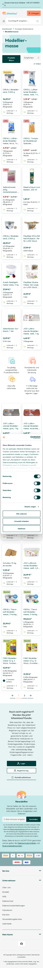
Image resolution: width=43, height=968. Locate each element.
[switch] (37, 483)
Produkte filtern (11, 59)
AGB (4, 896)
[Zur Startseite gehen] (9, 13)
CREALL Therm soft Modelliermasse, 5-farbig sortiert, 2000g (9, 612)
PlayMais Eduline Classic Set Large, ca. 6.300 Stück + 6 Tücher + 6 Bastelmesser (31, 285)
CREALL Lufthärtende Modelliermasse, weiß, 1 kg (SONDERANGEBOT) (31, 92)
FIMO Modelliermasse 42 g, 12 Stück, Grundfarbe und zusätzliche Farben (31, 660)
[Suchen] (38, 21)
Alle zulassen (21, 514)
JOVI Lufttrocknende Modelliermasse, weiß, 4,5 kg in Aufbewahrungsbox (30, 565)
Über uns (6, 887)
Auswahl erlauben (21, 521)
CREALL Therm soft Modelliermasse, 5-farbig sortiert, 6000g (30, 612)
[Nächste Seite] (30, 695)
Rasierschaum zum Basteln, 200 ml (31, 188)
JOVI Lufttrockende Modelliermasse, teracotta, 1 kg (31, 426)
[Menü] (4, 21)
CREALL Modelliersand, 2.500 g (11, 237)
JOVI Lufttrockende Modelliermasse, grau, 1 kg (11, 426)
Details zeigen (30, 507)
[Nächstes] (39, 4)
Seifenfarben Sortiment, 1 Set (11, 330)
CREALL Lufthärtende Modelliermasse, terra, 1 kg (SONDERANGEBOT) (10, 141)
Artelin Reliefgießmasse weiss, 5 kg (10, 283)
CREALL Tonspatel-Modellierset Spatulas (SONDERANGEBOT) (30, 141)
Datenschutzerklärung (17, 829)
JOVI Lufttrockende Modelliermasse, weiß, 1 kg (31, 331)
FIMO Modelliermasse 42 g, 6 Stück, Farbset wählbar (10, 660)
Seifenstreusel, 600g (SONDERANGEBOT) (10, 189)
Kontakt (5, 892)
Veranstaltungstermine (12, 919)
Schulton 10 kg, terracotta (10, 564)
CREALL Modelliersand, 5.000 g (11, 90)
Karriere (5, 915)
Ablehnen (21, 529)
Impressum (7, 910)
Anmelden (33, 819)
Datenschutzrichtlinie (27, 843)
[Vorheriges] (3, 4)
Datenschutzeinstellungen (13, 905)
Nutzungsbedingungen (12, 846)
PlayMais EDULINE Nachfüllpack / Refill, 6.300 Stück (31, 238)
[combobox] (20, 21)
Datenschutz (7, 901)
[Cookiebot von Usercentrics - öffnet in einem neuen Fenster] (30, 437)
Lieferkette (6, 924)
